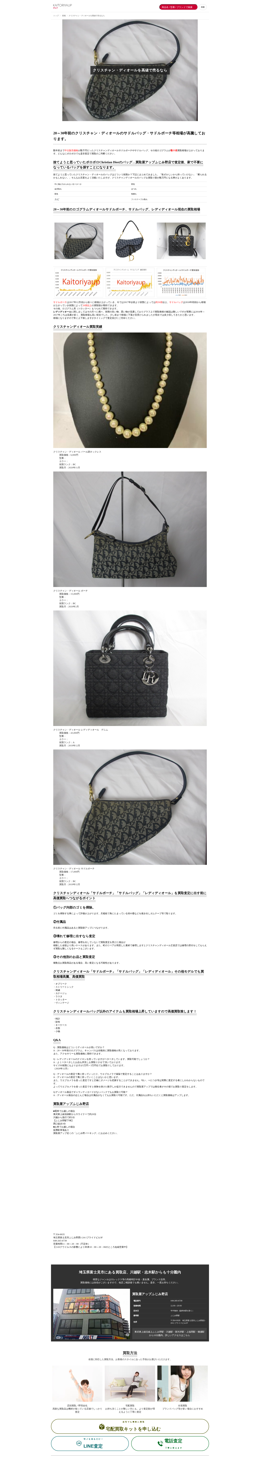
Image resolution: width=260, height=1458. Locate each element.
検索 (203, 7)
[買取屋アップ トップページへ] (65, 7)
